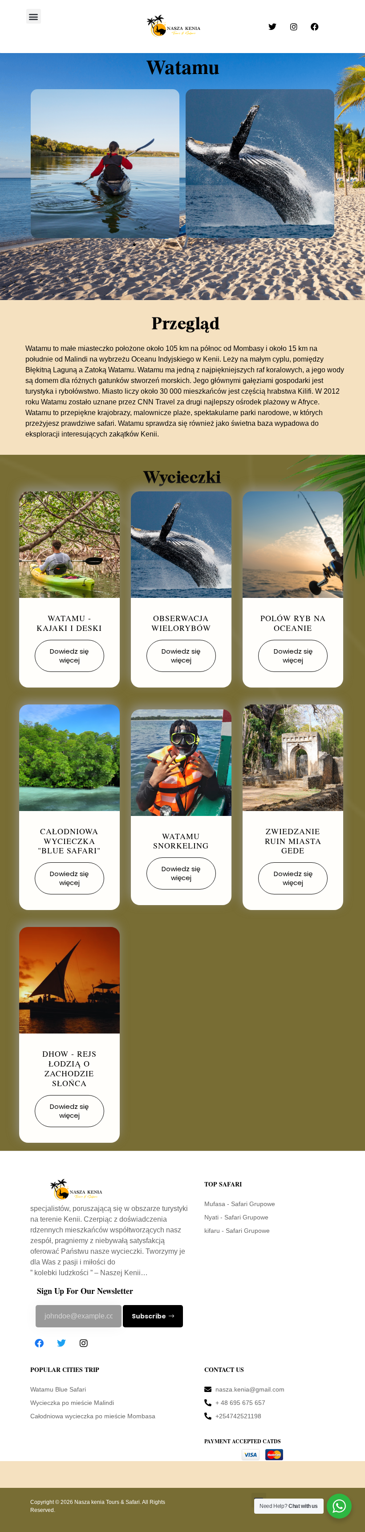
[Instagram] (83, 1343)
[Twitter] (61, 1343)
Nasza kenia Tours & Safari (107, 1502)
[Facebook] (39, 1343)
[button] (33, 16)
